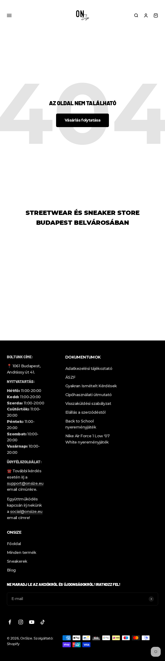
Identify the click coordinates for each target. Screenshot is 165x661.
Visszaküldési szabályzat (88, 403)
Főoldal (14, 543)
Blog (11, 570)
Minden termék (21, 552)
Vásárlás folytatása (82, 120)
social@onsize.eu (26, 511)
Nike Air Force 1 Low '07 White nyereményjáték (87, 439)
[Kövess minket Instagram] (21, 622)
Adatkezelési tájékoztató (88, 368)
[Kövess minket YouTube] (32, 622)
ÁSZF (70, 377)
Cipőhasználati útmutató (88, 394)
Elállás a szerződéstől (85, 412)
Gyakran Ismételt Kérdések (91, 386)
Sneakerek (17, 561)
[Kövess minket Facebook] (10, 622)
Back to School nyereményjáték (80, 424)
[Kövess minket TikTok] (43, 622)
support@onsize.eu (25, 483)
